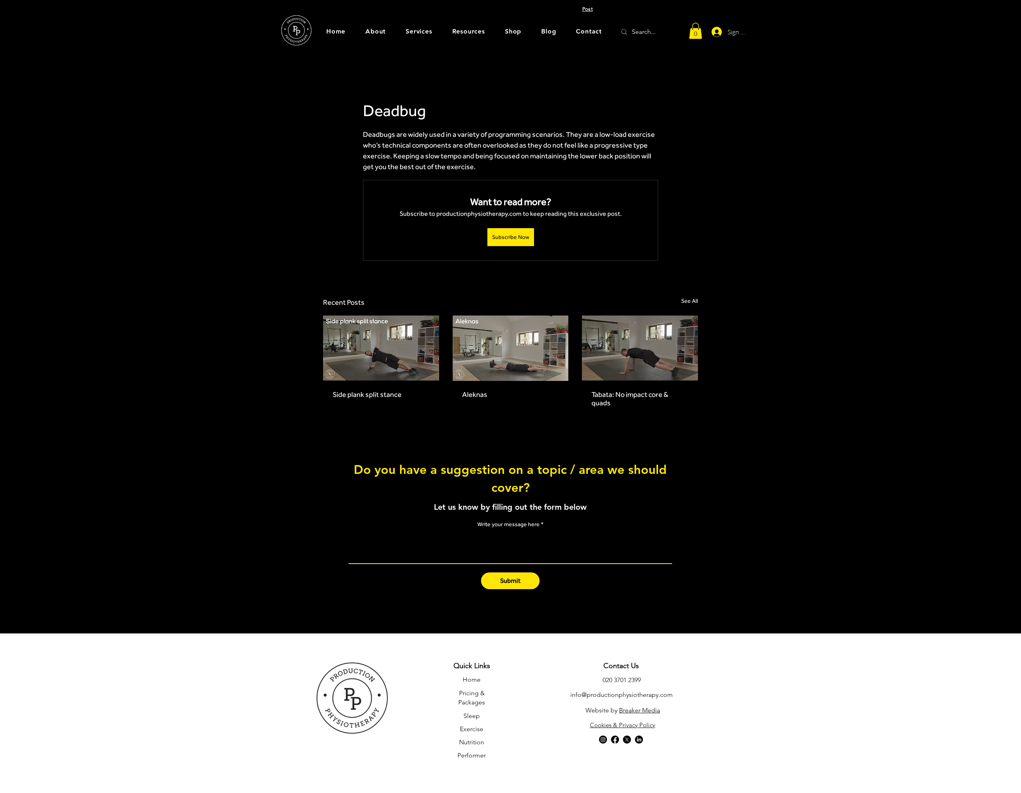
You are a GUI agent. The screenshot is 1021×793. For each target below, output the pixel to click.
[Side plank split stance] (381, 348)
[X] (627, 740)
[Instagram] (603, 740)
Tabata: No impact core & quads (629, 398)
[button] (468, 31)
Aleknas (474, 394)
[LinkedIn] (639, 740)
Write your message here (508, 524)
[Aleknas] (511, 348)
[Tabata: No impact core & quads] (640, 348)
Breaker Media (639, 710)
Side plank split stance (367, 394)
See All (689, 301)
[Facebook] (615, 740)
